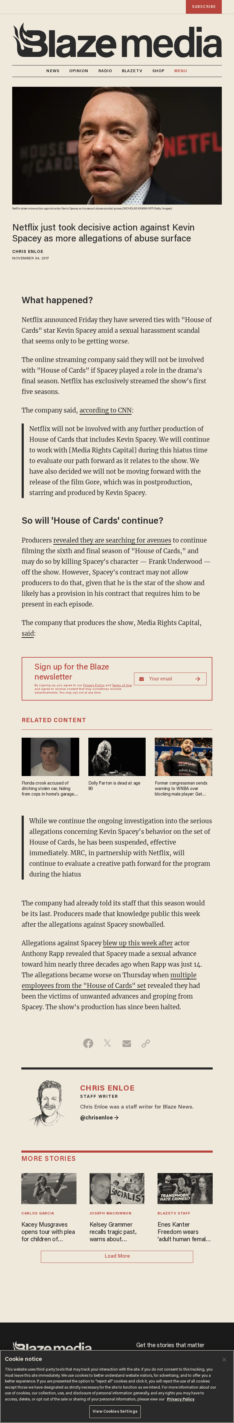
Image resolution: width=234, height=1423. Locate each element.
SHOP (158, 71)
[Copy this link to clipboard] (146, 1043)
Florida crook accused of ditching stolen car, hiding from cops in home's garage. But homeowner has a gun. (48, 789)
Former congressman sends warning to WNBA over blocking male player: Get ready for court (181, 789)
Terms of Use (122, 685)
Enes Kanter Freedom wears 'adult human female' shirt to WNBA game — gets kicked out (185, 1232)
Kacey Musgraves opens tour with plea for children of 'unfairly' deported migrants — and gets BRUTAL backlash (48, 1232)
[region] (117, 1386)
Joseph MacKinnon (111, 1213)
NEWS (52, 71)
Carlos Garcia (37, 1213)
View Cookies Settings (115, 1412)
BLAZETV (132, 71)
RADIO (105, 71)
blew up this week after (138, 943)
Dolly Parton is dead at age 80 (114, 786)
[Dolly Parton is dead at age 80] (117, 756)
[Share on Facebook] (88, 1043)
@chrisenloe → (99, 1118)
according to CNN (106, 410)
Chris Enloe (27, 252)
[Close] (224, 1359)
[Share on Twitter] (107, 1043)
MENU (180, 71)
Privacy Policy (94, 685)
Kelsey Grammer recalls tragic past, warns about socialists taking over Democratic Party (117, 1232)
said (28, 633)
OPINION (79, 71)
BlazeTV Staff (174, 1213)
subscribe (204, 7)
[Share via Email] (127, 1043)
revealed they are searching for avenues (112, 540)
